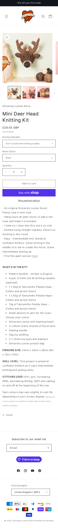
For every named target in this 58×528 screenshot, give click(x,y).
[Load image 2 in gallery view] (28, 92)
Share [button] (9, 415)
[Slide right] (54, 93)
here (35, 255)
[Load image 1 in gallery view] (14, 92)
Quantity (6, 165)
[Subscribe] (47, 448)
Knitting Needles (11, 137)
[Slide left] (3, 93)
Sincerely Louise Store (23, 520)
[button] (6, 16)
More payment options (29, 200)
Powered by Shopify (44, 520)
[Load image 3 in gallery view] (43, 92)
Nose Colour (9, 151)
